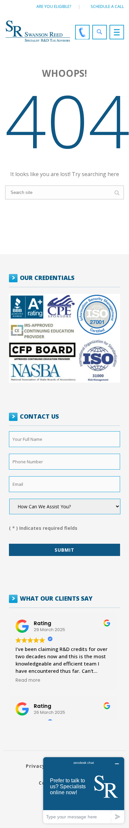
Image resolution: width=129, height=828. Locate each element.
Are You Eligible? (53, 6)
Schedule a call (107, 6)
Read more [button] (28, 680)
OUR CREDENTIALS (47, 278)
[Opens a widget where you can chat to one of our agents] (84, 790)
